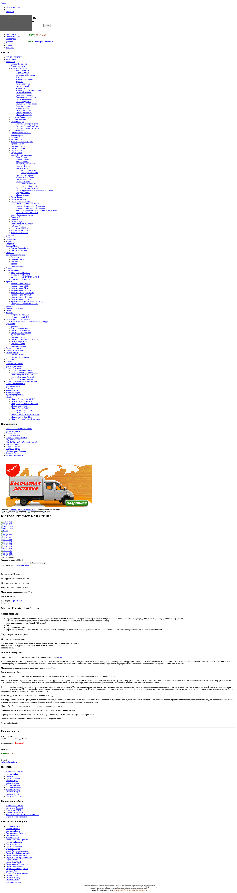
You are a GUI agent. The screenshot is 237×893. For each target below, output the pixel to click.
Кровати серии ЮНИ (20, 299)
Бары (8, 237)
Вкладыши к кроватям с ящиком (24, 304)
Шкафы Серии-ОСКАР (21, 408)
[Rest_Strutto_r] (7, 526)
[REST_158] (6, 548)
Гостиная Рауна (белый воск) (28, 126)
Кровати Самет (17, 144)
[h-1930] (5, 533)
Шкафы (9, 397)
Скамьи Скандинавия (20, 357)
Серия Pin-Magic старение (17, 851)
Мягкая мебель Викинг (25, 177)
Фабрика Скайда (13, 446)
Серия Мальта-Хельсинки (22, 201)
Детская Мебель (12, 246)
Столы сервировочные (15, 384)
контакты (10, 12)
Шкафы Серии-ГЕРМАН (21, 401)
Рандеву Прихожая (19, 64)
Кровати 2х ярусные (14, 308)
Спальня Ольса (17, 217)
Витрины (10, 244)
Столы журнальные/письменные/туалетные (34, 190)
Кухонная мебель (23, 84)
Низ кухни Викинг (29, 170)
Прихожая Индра (18, 146)
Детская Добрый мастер (21, 248)
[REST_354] (6, 542)
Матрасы (9, 313)
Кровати (19, 82)
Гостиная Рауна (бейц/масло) (28, 128)
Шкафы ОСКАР (23, 412)
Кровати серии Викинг (20, 284)
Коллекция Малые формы (22, 142)
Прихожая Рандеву (19, 346)
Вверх (3, 3)
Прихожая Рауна (18, 148)
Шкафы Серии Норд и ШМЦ (23, 399)
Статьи (9, 45)
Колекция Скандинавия (21, 117)
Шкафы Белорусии (19, 406)
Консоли (9, 306)
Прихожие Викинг (24, 179)
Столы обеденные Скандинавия (24, 372)
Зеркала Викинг (22, 162)
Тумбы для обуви (18, 335)
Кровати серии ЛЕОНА (21, 290)
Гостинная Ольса (18, 130)
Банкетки (15, 257)
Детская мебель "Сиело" (21, 133)
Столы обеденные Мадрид (22, 224)
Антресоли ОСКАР (24, 410)
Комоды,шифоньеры (24, 79)
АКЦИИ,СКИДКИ (14, 57)
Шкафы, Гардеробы (24, 115)
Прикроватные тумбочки (26, 97)
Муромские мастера (14, 455)
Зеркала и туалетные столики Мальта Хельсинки (36, 210)
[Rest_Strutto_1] (8, 522)
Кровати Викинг (23, 166)
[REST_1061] (7, 555)
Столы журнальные (24, 99)
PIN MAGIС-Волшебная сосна (19, 429)
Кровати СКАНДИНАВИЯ (22, 293)
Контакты (10, 48)
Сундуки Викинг (23, 193)
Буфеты (9, 241)
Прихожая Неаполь (14, 846)
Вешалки (10, 253)
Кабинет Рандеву (18, 226)
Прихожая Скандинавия (21, 333)
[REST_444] (6, 540)
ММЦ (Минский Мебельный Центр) (21, 442)
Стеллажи (10, 359)
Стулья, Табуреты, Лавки (26, 104)
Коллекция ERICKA (19, 228)
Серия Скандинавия (14, 866)
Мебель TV (20, 88)
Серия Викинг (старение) (21, 155)
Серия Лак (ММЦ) (18, 199)
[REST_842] (6, 553)
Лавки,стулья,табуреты (25, 175)
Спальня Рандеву (18, 219)
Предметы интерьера (24, 95)
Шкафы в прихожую (19, 341)
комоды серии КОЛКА (20, 275)
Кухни (8, 310)
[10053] (4, 531)
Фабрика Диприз (13, 449)
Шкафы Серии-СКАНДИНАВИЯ (25, 415)
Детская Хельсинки (19, 250)
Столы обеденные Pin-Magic (23, 377)
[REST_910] (6, 551)
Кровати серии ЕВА (19, 288)
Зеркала (19, 77)
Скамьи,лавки (12, 353)
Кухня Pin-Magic (23, 86)
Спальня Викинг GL (29, 186)
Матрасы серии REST (20, 315)
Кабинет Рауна (17, 139)
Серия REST (16, 601)
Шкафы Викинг (22, 195)
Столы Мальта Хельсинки (27, 213)
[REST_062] (6, 524)
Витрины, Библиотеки (25, 75)
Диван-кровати (17, 259)
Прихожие (10, 324)
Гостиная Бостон (13, 826)
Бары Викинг (21, 157)
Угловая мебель (22, 108)
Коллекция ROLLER (19, 233)
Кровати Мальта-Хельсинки (23, 297)
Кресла (14, 264)
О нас (8, 43)
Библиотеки (11, 239)
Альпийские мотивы (19, 66)
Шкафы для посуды (24, 113)
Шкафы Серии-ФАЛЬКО (21, 417)
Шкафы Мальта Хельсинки (27, 204)
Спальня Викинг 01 (29, 184)
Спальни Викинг (23, 181)
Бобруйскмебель (13, 435)
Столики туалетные (14, 364)
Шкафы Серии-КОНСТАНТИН (24, 404)
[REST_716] (6, 537)
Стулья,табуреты (13, 386)
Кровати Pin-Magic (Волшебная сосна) (27, 301)
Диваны (14, 261)
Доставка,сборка (13, 36)
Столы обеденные (23, 102)
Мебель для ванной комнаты (18, 319)
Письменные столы (24, 93)
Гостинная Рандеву (14, 842)
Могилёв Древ (12, 444)
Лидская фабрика (13, 440)
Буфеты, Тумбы (22, 73)
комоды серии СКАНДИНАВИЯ (25, 277)
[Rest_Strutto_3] (8, 528)
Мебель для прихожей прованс (29, 90)
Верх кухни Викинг (29, 173)
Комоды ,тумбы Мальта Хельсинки (30, 208)
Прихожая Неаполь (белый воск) (24, 339)
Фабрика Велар (12, 453)
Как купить (11, 34)
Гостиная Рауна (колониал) (27, 124)
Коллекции (10, 62)
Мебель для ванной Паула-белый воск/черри (29, 321)
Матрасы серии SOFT (20, 317)
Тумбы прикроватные (15, 395)
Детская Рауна (17, 135)
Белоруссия (11, 433)
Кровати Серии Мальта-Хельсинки (30, 206)
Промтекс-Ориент (13, 431)
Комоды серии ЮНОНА (21, 279)
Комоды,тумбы (12, 270)
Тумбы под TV (12, 390)
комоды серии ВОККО (20, 273)
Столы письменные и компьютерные (21, 381)
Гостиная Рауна (17, 122)
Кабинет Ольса (17, 137)
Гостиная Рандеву (18, 119)
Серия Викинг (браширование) (19, 857)
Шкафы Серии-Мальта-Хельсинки (25, 419)
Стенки (9, 361)
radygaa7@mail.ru (44, 41)
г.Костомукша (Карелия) (16, 451)
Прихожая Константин (20, 330)
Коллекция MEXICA (19, 230)
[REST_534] (6, 544)
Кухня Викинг (22, 168)
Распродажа (11, 39)
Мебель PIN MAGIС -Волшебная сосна (22, 815)
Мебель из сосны (13, 7)
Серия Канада (17, 197)
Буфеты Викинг (22, 159)
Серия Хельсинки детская (22, 215)
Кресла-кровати (17, 266)
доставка (9, 9)
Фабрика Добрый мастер (16, 438)
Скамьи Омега (17, 355)
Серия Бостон (16, 153)
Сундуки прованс (23, 106)
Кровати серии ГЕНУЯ (20, 286)
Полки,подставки (13, 348)
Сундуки (9, 388)
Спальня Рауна (17, 221)
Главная (9, 41)
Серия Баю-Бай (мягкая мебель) (19, 853)
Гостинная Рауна (13, 774)
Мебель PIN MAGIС (19, 68)
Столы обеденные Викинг (27, 188)
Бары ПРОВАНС (23, 70)
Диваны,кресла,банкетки (16, 255)
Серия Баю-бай (17, 150)
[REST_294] (6, 546)
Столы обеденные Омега (21, 370)
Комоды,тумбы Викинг (26, 164)
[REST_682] (6, 535)
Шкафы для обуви (23, 110)
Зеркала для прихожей (20, 328)
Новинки (10, 235)
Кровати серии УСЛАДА (21, 295)
